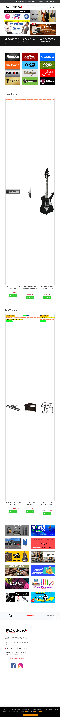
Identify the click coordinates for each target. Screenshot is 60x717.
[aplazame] (43, 570)
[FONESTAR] (30, 616)
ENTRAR (47, 1)
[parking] (17, 543)
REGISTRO (52, 1)
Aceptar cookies (30, 714)
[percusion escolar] (43, 583)
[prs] (47, 65)
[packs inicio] (43, 557)
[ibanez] (12, 57)
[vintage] (30, 73)
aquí (26, 711)
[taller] (17, 570)
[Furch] (12, 81)
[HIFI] (17, 530)
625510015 (9, 4)
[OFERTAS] (17, 556)
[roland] (12, 65)
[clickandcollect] (43, 543)
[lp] (47, 81)
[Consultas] (17, 583)
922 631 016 (16, 4)
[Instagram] (24, 4)
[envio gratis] (43, 597)
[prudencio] (47, 73)
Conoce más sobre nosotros (17, 658)
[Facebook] (21, 4)
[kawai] (30, 57)
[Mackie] (30, 81)
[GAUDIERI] (50, 616)
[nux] (12, 73)
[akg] (30, 65)
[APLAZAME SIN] (43, 530)
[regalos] (17, 597)
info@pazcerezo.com (23, 648)
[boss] (47, 57)
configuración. (38, 711)
